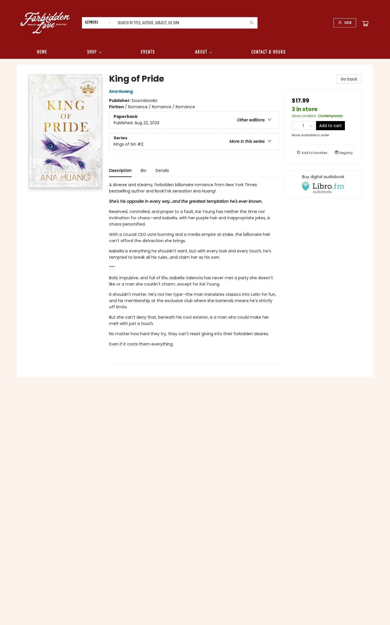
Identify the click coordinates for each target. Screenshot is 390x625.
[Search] (252, 23)
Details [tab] (162, 170)
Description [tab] (120, 170)
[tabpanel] (194, 273)
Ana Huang (121, 91)
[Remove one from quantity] (295, 125)
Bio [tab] (143, 170)
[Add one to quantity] (310, 125)
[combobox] (98, 22)
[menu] (195, 52)
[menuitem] (42, 52)
